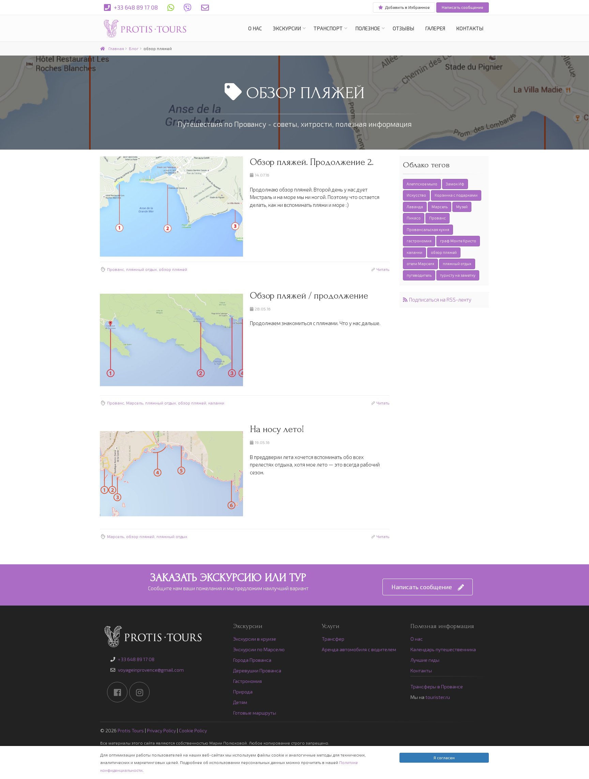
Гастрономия (247, 681)
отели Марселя (420, 263)
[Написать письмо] (205, 7)
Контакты (469, 28)
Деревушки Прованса (257, 670)
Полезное (367, 28)
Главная (116, 48)
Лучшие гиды (424, 660)
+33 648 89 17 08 (135, 7)
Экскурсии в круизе (254, 639)
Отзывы (403, 28)
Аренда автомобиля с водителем (359, 649)
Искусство (416, 195)
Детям (240, 702)
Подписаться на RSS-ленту (440, 299)
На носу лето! (277, 429)
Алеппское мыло (422, 184)
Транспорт (328, 28)
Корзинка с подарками (456, 195)
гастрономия (419, 241)
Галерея (435, 28)
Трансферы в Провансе (436, 686)
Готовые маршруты (254, 713)
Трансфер (333, 639)
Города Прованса (252, 660)
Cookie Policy (193, 730)
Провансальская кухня (428, 229)
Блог (134, 48)
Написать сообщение (462, 7)
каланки (216, 402)
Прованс (115, 269)
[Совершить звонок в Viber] (187, 7)
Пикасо (414, 218)
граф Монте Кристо (458, 241)
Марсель (134, 402)
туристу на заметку (457, 275)
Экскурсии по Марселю (259, 649)
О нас (255, 28)
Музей (462, 206)
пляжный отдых (141, 269)
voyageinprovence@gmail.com (151, 670)
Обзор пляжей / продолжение (309, 295)
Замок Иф (455, 184)
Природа (243, 691)
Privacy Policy (161, 730)
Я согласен (444, 757)
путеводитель (419, 275)
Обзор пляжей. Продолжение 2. (312, 162)
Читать (382, 269)
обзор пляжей (173, 269)
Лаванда (415, 206)
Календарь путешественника (443, 649)
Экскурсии (287, 28)
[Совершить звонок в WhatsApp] (171, 7)
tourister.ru (437, 697)
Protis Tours (131, 730)
